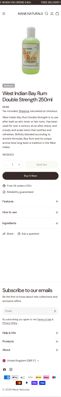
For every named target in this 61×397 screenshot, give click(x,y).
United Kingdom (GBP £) (21, 360)
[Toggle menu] (3, 13)
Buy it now (30, 175)
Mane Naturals (20, 389)
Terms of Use (44, 319)
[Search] (46, 13)
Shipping (24, 111)
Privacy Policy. (10, 323)
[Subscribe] (54, 311)
